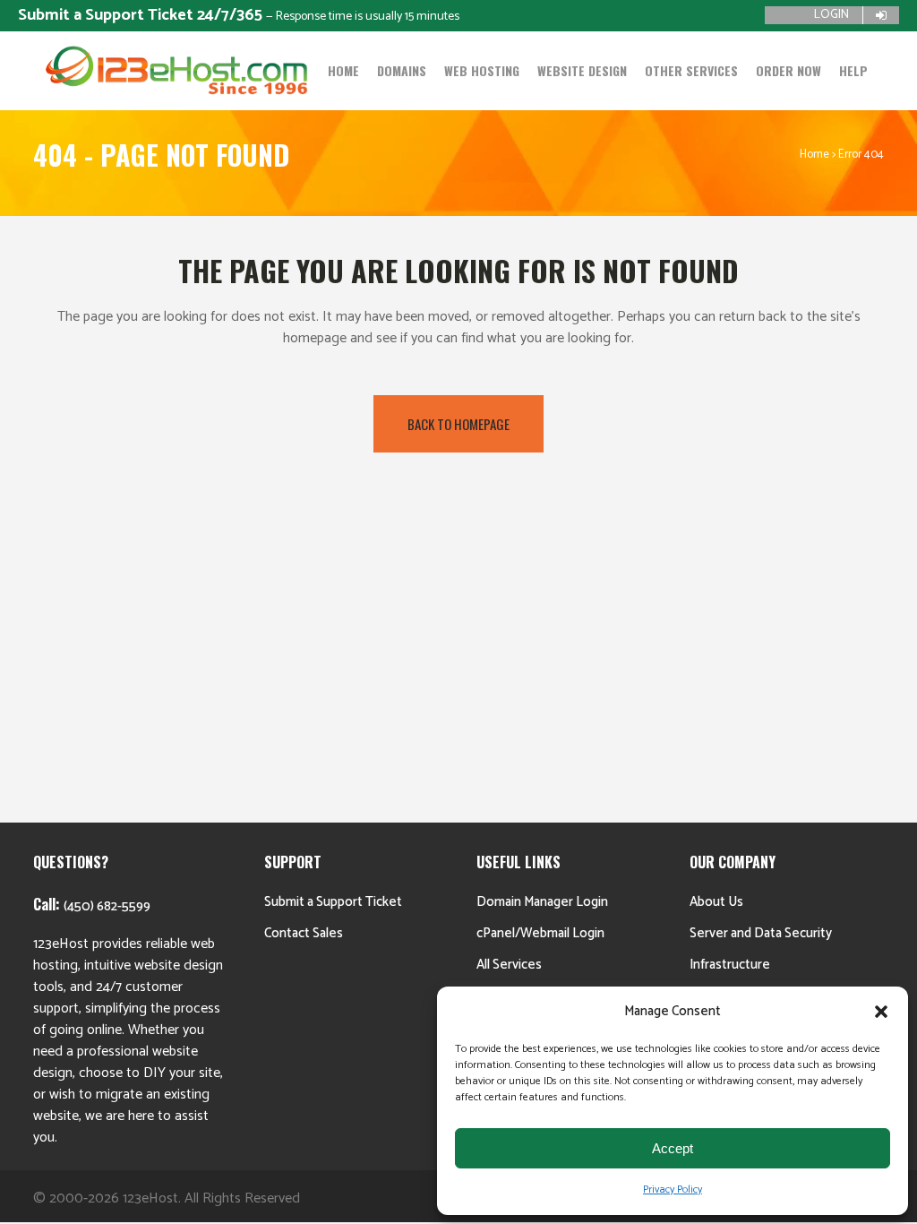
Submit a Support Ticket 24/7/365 (142, 15)
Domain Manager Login (542, 902)
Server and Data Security (761, 933)
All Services (509, 964)
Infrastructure (730, 964)
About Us (716, 902)
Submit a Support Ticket (333, 902)
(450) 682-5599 (107, 906)
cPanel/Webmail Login (540, 933)
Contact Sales (303, 933)
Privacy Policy (672, 1189)
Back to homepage (458, 424)
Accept (672, 1148)
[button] (881, 1012)
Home (814, 154)
